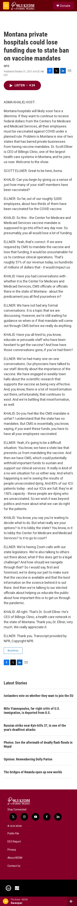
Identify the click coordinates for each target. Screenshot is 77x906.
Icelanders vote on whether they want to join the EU (38, 696)
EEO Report (14, 841)
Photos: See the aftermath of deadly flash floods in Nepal (38, 744)
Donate (65, 5)
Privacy (11, 849)
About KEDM (14, 857)
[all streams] (72, 901)
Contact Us (13, 866)
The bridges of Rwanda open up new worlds (33, 772)
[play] (5, 901)
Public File (13, 833)
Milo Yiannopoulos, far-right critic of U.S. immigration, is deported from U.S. (32, 711)
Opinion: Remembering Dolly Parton (28, 759)
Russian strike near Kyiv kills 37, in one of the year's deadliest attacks (35, 727)
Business (13, 650)
